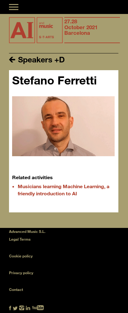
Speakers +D (40, 59)
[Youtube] (38, 307)
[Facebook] (10, 307)
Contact (16, 289)
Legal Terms (19, 239)
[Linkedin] (28, 307)
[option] (92, 30)
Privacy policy (21, 272)
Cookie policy (21, 255)
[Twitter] (15, 307)
